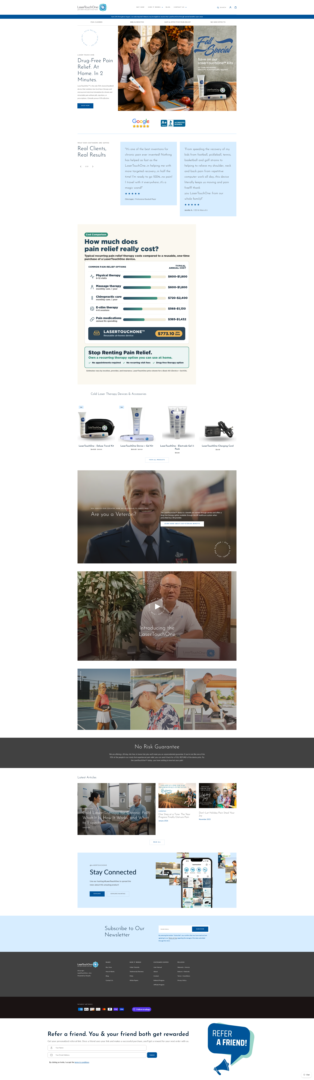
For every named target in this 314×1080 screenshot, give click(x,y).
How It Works (110, 971)
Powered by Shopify (84, 976)
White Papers (134, 980)
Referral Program (159, 980)
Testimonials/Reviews (137, 971)
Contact (156, 976)
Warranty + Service (183, 967)
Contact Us (109, 980)
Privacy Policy (181, 980)
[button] (221, 7)
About (156, 971)
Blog (107, 976)
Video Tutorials (134, 967)
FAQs (131, 976)
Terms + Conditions (183, 976)
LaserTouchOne (83, 973)
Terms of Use (173, 938)
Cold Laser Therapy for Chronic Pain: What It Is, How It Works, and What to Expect (116, 818)
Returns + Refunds (183, 971)
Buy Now (109, 967)
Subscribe (200, 929)
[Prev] (81, 166)
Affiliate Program (159, 985)
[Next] (93, 166)
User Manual (158, 967)
